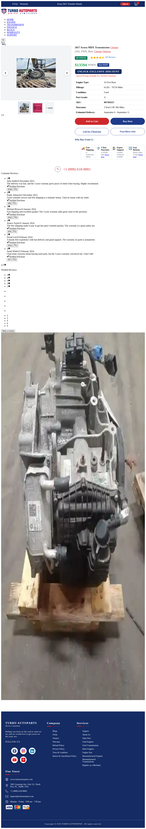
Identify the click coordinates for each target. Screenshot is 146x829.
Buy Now (128, 121)
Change (114, 47)
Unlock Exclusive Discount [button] (98, 71)
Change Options (102, 51)
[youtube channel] (15, 759)
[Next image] (67, 73)
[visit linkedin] (32, 751)
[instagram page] (23, 751)
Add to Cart (92, 121)
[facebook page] (15, 751)
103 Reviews (110, 57)
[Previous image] (5, 73)
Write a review (8, 331)
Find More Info (127, 131)
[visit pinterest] (23, 759)
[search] (3, 40)
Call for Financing (92, 131)
